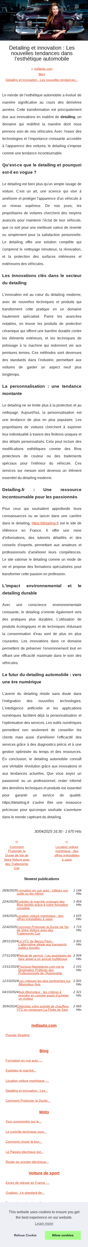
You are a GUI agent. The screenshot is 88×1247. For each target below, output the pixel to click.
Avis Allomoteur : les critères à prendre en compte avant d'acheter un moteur (44, 995)
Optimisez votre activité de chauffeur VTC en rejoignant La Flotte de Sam (43, 1008)
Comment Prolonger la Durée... (28, 1100)
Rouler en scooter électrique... (27, 1162)
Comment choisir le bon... (24, 1141)
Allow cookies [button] (63, 1235)
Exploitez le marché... (21, 1070)
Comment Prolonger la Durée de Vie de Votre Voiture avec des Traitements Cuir (17, 857)
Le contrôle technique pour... (26, 1131)
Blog (42, 74)
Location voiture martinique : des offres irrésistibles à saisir (66, 853)
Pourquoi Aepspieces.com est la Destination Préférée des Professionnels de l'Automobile (41, 970)
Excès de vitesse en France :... (28, 1182)
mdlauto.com (43, 69)
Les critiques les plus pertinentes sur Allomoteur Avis (45, 982)
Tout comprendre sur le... (24, 1121)
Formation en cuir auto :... (24, 1060)
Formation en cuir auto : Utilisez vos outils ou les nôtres (42, 892)
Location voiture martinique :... (27, 1080)
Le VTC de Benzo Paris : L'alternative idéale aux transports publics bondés (42, 944)
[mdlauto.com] (44, 20)
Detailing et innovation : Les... (27, 1090)
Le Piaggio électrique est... (25, 1152)
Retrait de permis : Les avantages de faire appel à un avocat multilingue (44, 957)
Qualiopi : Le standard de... (25, 1192)
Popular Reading (18, 1035)
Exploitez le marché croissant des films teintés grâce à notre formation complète (42, 905)
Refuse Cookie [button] (25, 1235)
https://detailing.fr (45, 523)
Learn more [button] (44, 1223)
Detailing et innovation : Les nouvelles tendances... (42, 80)
